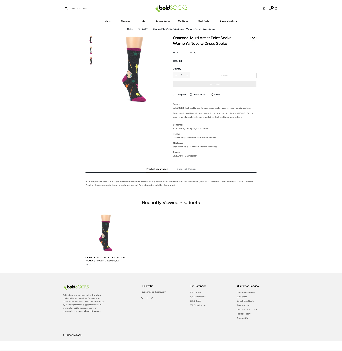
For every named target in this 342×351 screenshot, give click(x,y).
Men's (107, 21)
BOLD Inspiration (197, 305)
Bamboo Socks (163, 21)
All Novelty (142, 29)
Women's (125, 21)
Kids (143, 21)
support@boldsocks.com (154, 292)
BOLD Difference (198, 297)
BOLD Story (195, 292)
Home (130, 29)
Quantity (177, 69)
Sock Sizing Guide (245, 301)
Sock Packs (203, 21)
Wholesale (242, 297)
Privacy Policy (243, 314)
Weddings (183, 21)
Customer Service (246, 292)
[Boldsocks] (171, 8)
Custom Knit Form (228, 21)
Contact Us (242, 318)
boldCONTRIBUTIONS (247, 309)
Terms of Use (243, 305)
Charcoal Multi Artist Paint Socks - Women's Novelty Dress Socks (105, 259)
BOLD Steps (195, 301)
